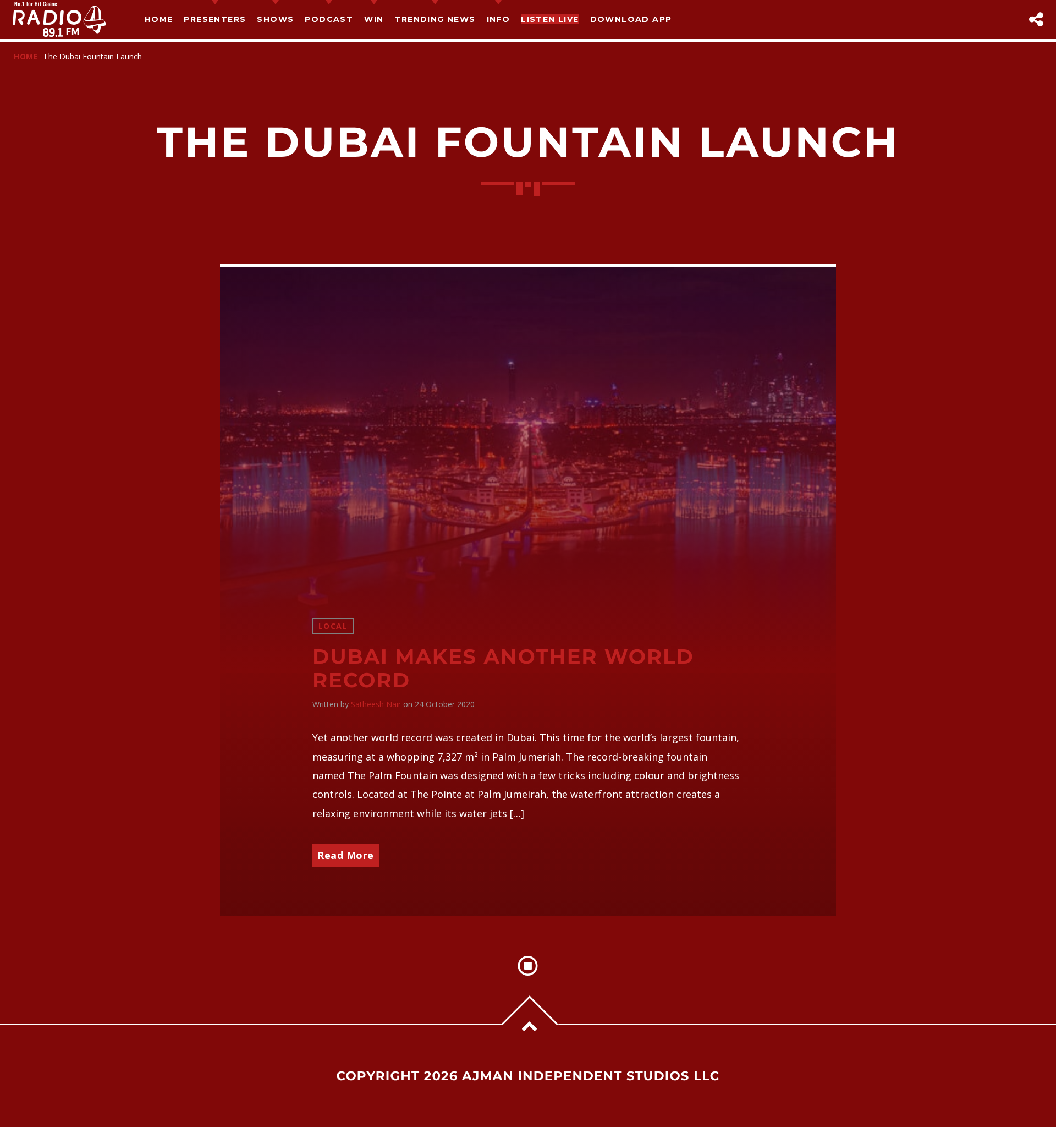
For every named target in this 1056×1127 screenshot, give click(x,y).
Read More (345, 855)
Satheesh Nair (376, 704)
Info (498, 19)
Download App (631, 19)
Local (333, 626)
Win (373, 19)
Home (159, 19)
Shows (275, 19)
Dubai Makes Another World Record (503, 668)
